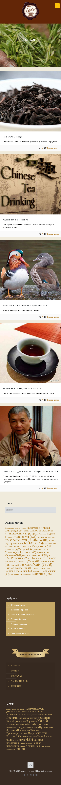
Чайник (36, 571)
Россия (39, 558)
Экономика (29, 574)
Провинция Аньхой (40, 550)
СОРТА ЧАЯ (16, 676)
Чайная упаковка (42, 568)
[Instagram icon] (31, 775)
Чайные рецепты (19, 624)
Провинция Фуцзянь (20, 552)
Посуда (25, 549)
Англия (36, 527)
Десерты (26, 537)
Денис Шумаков (45, 715)
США (51, 558)
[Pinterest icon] (28, 775)
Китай (33, 543)
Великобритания (41, 534)
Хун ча (15, 565)
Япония (43, 574)
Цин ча (26, 564)
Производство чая (32, 555)
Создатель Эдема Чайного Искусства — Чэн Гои (30, 471)
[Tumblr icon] (33, 775)
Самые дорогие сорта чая (22, 614)
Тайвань (11, 561)
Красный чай (12, 724)
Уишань (23, 561)
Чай (42, 564)
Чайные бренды (18, 619)
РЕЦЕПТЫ (16, 686)
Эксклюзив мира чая (20, 633)
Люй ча (14, 546)
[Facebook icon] (25, 775)
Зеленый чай (21, 540)
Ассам (28, 531)
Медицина (42, 546)
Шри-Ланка (15, 574)
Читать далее (52, 148)
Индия (41, 540)
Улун (34, 561)
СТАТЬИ (15, 671)
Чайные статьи (18, 628)
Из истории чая (18, 605)
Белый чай (37, 711)
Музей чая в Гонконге (15, 219)
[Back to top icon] (30, 765)
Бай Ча (37, 531)
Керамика (15, 543)
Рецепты (21, 558)
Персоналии (11, 549)
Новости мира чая (19, 610)
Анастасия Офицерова (17, 528)
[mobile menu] (57, 5)
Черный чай (33, 745)
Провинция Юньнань (28, 730)
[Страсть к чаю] (30, 11)
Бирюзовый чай (21, 533)
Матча (26, 546)
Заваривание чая (28, 717)
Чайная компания (19, 568)
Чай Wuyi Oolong (12, 136)
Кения (23, 721)
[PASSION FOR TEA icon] (36, 775)
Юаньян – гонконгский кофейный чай (25, 305)
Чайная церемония (18, 571)
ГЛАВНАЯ (15, 666)
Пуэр (31, 733)
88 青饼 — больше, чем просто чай (22, 388)
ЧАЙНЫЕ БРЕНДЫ (20, 681)
